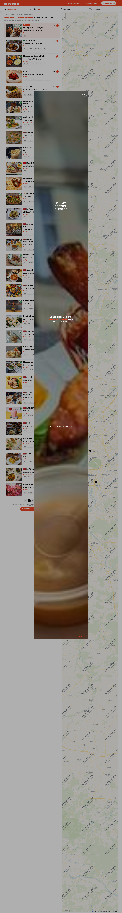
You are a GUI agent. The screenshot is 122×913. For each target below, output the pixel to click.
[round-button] (84, 94)
